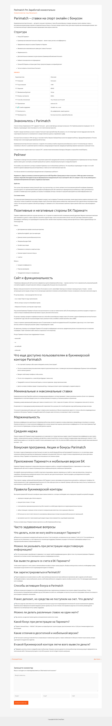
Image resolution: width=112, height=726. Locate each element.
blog (27, 13)
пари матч (17, 72)
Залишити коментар (19, 13)
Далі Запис (98, 659)
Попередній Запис (16, 659)
